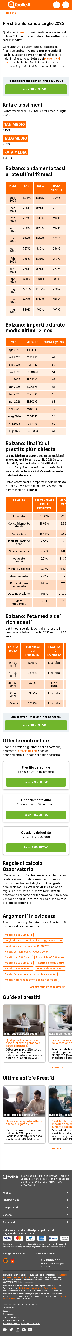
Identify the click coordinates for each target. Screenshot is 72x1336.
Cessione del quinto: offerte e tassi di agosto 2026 (24, 1123)
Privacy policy (8, 1308)
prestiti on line (27, 751)
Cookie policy (8, 1311)
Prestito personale (36, 767)
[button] (4, 5)
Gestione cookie (9, 1314)
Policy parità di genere (12, 1317)
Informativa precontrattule (13, 1320)
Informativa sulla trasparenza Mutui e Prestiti (21, 1324)
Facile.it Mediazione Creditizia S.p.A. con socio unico (39, 1288)
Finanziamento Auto (36, 800)
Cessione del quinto (36, 832)
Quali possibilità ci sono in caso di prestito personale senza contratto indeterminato (23, 1044)
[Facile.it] (19, 6)
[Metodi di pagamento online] (36, 1238)
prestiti (23, 32)
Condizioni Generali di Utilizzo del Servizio (20, 1305)
